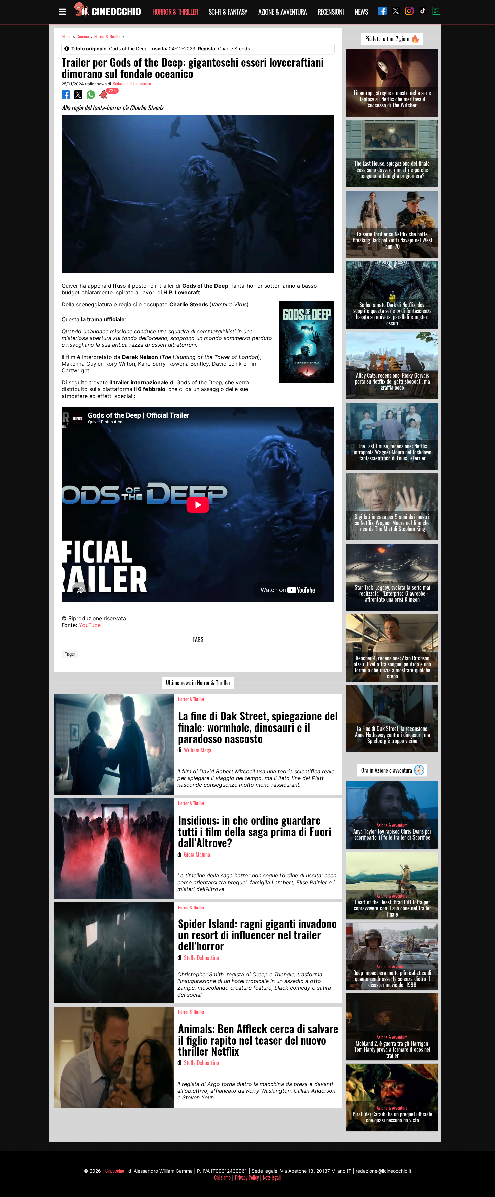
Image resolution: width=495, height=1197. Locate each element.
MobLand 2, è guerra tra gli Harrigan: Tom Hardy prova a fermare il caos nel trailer (392, 1049)
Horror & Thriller (175, 12)
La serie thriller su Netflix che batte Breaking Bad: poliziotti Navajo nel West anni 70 (392, 240)
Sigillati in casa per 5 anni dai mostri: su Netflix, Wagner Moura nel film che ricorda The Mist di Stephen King (392, 523)
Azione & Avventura (282, 12)
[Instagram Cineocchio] (407, 11)
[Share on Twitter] (78, 96)
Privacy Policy (247, 1177)
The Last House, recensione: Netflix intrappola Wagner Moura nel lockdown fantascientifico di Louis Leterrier (392, 452)
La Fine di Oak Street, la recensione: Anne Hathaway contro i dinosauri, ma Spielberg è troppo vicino (392, 734)
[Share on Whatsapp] (91, 96)
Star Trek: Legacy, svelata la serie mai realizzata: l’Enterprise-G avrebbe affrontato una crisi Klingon (392, 593)
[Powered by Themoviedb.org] (433, 12)
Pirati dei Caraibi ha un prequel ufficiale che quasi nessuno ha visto (392, 1117)
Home (66, 36)
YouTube (90, 625)
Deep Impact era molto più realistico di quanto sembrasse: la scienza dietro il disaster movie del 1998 (392, 979)
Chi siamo (222, 1177)
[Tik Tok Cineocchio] (420, 11)
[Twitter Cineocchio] (393, 11)
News (361, 12)
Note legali (272, 1177)
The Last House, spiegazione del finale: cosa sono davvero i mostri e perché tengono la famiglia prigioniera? (392, 169)
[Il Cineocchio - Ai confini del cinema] (107, 12)
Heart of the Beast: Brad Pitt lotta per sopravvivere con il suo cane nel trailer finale (392, 908)
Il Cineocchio (113, 1170)
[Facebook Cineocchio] (380, 11)
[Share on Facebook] (66, 96)
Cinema (83, 36)
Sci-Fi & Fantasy (228, 12)
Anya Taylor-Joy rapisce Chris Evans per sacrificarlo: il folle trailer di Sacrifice (392, 834)
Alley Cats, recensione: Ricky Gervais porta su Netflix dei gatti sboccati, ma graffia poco (392, 381)
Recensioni (331, 12)
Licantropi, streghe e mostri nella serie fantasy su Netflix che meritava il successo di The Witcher (392, 99)
